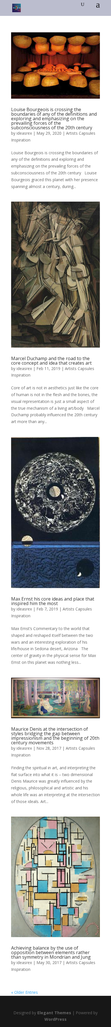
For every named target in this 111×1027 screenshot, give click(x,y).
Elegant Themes (54, 1012)
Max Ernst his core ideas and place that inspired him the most (52, 601)
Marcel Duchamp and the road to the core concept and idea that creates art (51, 360)
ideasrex (24, 133)
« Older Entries (24, 992)
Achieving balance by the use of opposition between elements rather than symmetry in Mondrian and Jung (51, 952)
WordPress (55, 1019)
